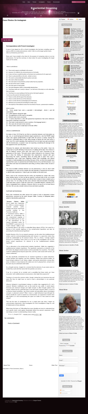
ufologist (8, 208)
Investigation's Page (43, 303)
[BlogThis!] (37, 315)
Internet (13, 225)
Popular (63, 19)
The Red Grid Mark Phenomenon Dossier (71, 156)
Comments (64, 393)
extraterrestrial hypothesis (39, 229)
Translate (71, 345)
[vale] (12, 203)
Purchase (73, 114)
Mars (7, 218)
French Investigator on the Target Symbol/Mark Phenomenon (77, 80)
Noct (16, 402)
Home (24, 1)
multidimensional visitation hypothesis (16, 248)
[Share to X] (39, 315)
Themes (49, 1)
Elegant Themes (37, 400)
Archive (71, 19)
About (29, 1)
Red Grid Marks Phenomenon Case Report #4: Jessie (76, 67)
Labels (80, 19)
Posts (63, 390)
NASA (13, 218)
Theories (34, 1)
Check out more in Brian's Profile (68, 333)
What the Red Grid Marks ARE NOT (76, 42)
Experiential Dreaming (44, 8)
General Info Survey (74, 173)
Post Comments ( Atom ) (17, 368)
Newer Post (7, 365)
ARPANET (11, 224)
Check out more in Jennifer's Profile (68, 245)
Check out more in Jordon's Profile (68, 284)
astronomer (21, 208)
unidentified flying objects (33, 227)
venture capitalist (19, 205)
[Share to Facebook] (41, 315)
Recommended (56, 1)
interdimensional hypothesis (21, 231)
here (22, 52)
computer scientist (12, 206)
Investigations (42, 1)
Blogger (80, 381)
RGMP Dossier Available (71, 120)
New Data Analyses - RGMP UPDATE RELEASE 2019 (72, 108)
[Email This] (35, 315)
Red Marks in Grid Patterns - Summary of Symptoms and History (77, 30)
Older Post (54, 365)
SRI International (14, 220)
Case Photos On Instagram (14, 20)
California (14, 212)
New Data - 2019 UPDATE (71, 96)
